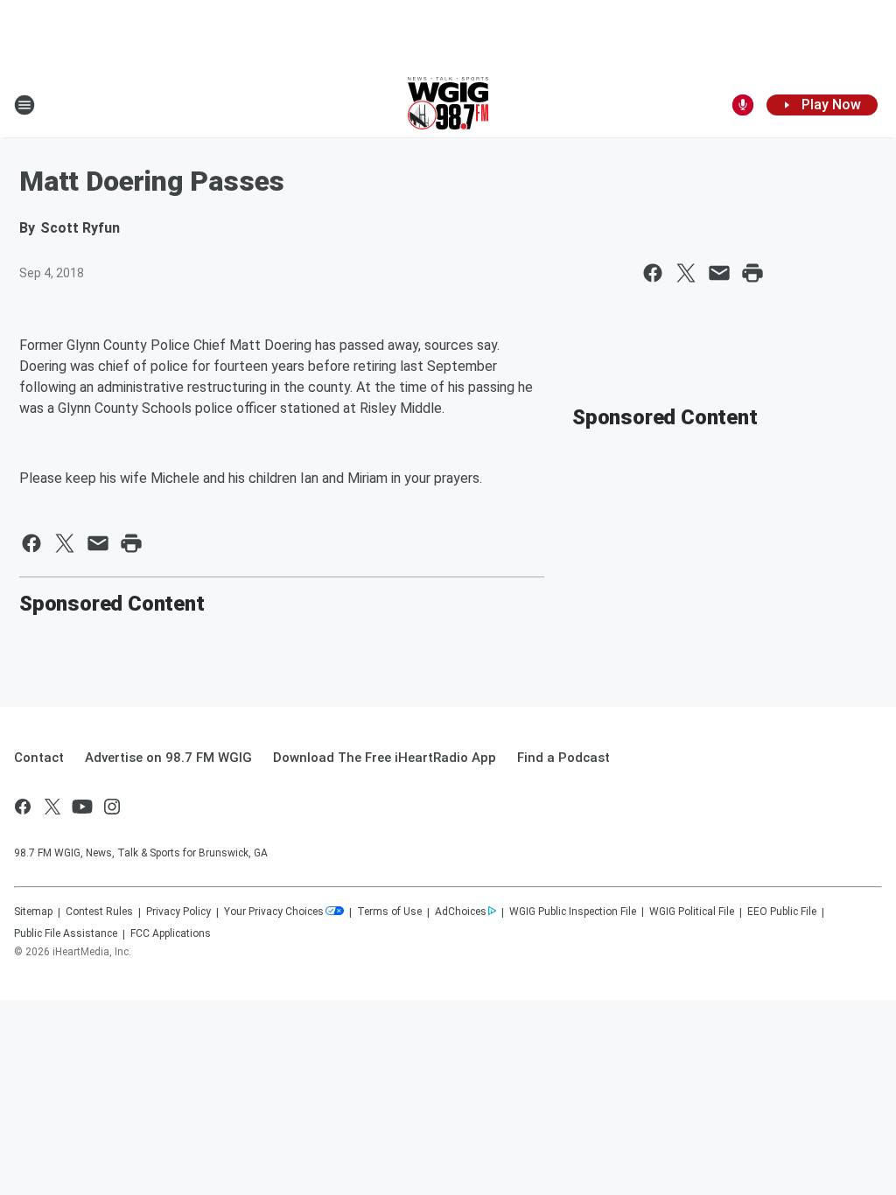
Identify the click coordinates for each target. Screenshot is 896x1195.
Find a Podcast (563, 757)
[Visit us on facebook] (22, 806)
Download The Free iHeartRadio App (384, 757)
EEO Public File (781, 911)
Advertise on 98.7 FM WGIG (168, 757)
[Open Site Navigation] (24, 104)
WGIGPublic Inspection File (572, 911)
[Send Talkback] (742, 104)
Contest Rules (99, 911)
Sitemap (33, 911)
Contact (39, 757)
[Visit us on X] (52, 806)
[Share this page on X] (686, 273)
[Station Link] (448, 105)
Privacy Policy (178, 911)
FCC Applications (170, 933)
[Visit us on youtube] (82, 806)
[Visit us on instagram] (112, 806)
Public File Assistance (65, 933)
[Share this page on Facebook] (652, 273)
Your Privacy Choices (274, 911)
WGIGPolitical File (691, 911)
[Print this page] (752, 273)
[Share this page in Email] (719, 273)
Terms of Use (389, 911)
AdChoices (460, 911)
